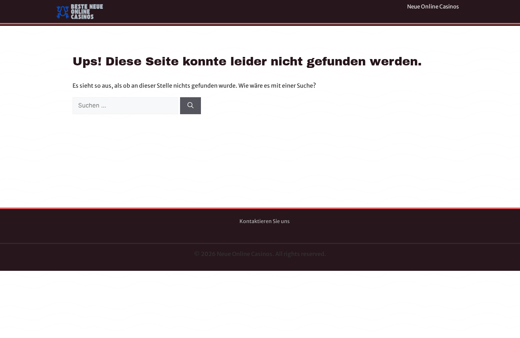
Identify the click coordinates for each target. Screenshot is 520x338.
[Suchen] (190, 105)
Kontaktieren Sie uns (264, 221)
